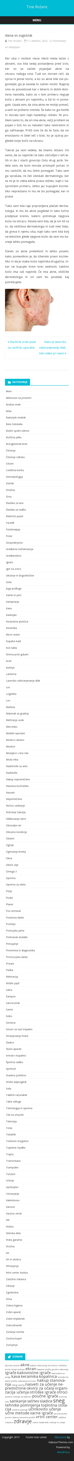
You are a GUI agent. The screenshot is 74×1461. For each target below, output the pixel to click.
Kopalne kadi (13, 641)
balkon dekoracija (38, 1365)
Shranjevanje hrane (17, 1036)
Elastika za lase (15, 503)
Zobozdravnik (14, 1325)
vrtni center (47, 1416)
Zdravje (10, 1285)
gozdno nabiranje (60, 1369)
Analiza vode (13, 404)
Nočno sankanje (15, 805)
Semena (10, 1022)
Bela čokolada (14, 424)
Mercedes (11, 726)
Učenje (10, 1180)
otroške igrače (43, 1392)
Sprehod (11, 1068)
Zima (9, 1299)
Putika (9, 970)
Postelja (10, 924)
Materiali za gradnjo (17, 713)
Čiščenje (11, 450)
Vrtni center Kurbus (17, 1272)
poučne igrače (45, 1396)
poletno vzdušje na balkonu (18, 1396)
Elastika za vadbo (16, 509)
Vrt (7, 1253)
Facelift (10, 522)
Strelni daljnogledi (16, 1082)
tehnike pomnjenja (22, 1405)
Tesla (9, 1128)
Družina (10, 490)
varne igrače (41, 1412)
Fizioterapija (13, 529)
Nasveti (10, 792)
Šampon (11, 996)
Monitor (10, 746)
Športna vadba (14, 1062)
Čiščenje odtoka (15, 457)
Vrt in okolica (13, 1259)
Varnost (10, 1207)
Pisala (9, 897)
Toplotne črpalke (16, 1147)
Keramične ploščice (17, 621)
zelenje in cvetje (57, 1422)
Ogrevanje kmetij (16, 851)
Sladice (10, 1042)
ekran (31, 1368)
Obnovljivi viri (13, 825)
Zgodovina (12, 1292)
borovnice (53, 1365)
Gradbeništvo (13, 555)
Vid (7, 1220)
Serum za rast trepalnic (19, 1029)
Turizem (10, 1174)
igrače (10, 1372)
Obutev (10, 838)
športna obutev (12, 1365)
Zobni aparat (13, 1312)
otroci (62, 1392)
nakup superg (18, 1385)
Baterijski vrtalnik (16, 417)
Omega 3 (11, 871)
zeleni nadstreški (41, 1422)
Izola (8, 582)
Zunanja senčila (15, 1332)
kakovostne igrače (34, 1372)
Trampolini (12, 1167)
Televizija (11, 1121)
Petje (9, 891)
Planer (9, 904)
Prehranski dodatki (16, 937)
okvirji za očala (40, 1388)
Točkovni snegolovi (17, 1141)
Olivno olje (12, 865)
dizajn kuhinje (18, 1369)
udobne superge (20, 1410)
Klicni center (13, 634)
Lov (8, 700)
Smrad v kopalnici (16, 1055)
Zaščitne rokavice (16, 1279)
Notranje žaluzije (16, 812)
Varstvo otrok (14, 1213)
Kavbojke (11, 615)
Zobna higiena (14, 1305)
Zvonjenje (12, 1345)
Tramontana (13, 1161)
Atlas (9, 411)
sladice (46, 1401)
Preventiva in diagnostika (20, 950)
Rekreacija (12, 976)
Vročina (10, 1246)
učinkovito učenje (44, 1409)
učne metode (17, 1412)
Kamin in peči (13, 595)
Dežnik (10, 483)
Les (8, 687)
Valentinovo (13, 1200)
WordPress (63, 1452)
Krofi (8, 661)
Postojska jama (15, 930)
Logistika (11, 694)
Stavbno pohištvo (16, 1075)
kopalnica (48, 1376)
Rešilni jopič (13, 983)
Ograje (10, 845)
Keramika (11, 628)
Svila (8, 1088)
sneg (59, 1400)
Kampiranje (12, 601)
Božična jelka (13, 437)
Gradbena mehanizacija (19, 549)
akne (24, 1364)
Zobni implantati (15, 1318)
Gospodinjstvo (14, 542)
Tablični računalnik (16, 1095)
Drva (8, 496)
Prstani (10, 963)
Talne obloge (13, 1101)
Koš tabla (11, 647)
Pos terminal (13, 911)
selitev (33, 1401)
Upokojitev (12, 1187)
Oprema (10, 878)
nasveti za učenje (41, 1384)
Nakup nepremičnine (18, 779)
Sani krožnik (13, 1003)
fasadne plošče (44, 1369)
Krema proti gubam (17, 654)
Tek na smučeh (15, 1114)
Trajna (9, 1154)
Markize (10, 707)
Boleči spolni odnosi (17, 430)
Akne (9, 391)
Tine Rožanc (37, 7)
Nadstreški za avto (17, 766)
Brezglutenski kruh (16, 444)
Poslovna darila (15, 917)
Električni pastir (14, 516)
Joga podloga (13, 588)
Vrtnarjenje (12, 1266)
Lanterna (11, 674)
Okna (9, 858)
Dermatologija (14, 476)
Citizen (10, 463)
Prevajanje (12, 943)
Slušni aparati (13, 1049)
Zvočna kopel (14, 1338)
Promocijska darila (16, 957)
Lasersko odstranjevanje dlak (23, 680)
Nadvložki (11, 772)
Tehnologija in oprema (19, 1108)
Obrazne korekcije (16, 832)
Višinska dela (13, 1233)
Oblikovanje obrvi (16, 818)
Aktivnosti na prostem (18, 398)
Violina (9, 1226)
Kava (9, 608)
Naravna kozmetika (17, 786)
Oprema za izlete (16, 884)
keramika (29, 1376)
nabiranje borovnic (27, 1381)
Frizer (9, 536)
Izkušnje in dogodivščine (20, 575)
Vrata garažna (14, 1239)
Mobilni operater (15, 733)
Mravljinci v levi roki (17, 753)
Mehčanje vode (15, 720)
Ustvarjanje (12, 1193)
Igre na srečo (13, 569)
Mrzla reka (12, 759)
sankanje (18, 1401)
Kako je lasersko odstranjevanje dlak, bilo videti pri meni (52, 347)
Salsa (9, 989)
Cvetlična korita (15, 470)
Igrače (9, 562)
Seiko (9, 1016)
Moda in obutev (15, 740)
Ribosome (60, 1437)
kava (15, 1376)
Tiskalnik (11, 1134)
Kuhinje (10, 667)
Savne (9, 1009)
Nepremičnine (14, 799)
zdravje (23, 1421)
